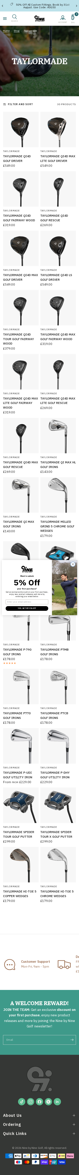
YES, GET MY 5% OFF (27, 608)
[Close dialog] (72, 564)
